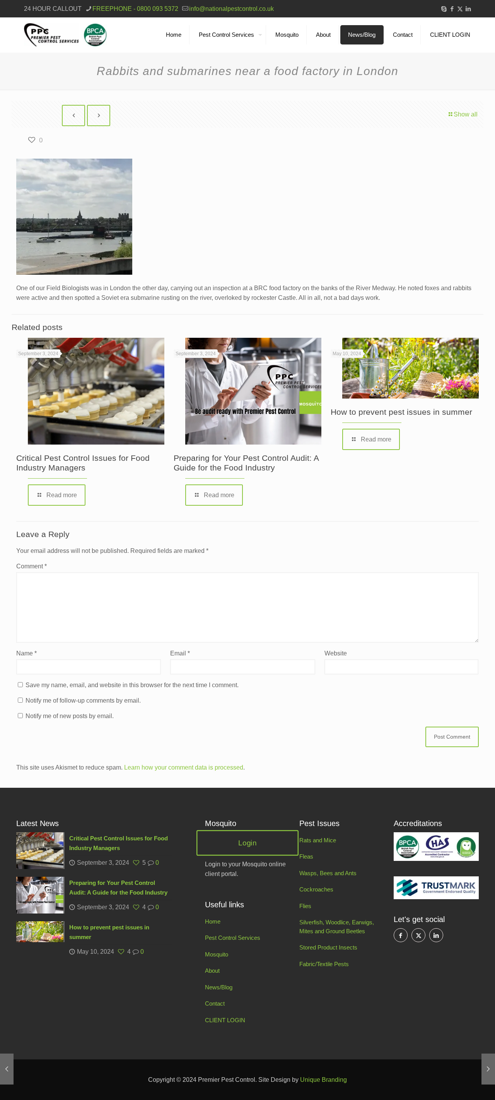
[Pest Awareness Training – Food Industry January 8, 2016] (7, 1069)
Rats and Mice (317, 840)
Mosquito (216, 954)
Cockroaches (316, 889)
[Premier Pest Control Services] (65, 34)
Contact (215, 1003)
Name (26, 653)
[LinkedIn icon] (468, 8)
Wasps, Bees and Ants (328, 873)
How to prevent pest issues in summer (401, 411)
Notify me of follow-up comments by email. (83, 700)
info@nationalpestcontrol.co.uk (231, 8)
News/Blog (218, 987)
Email (180, 653)
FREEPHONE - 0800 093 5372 (135, 8)
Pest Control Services (232, 937)
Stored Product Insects (328, 947)
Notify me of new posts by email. (70, 716)
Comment (31, 566)
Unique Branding (323, 1079)
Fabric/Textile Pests (324, 964)
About (212, 970)
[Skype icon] (444, 8)
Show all (466, 114)
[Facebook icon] (452, 8)
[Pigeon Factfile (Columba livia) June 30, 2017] (488, 1069)
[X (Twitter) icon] (460, 8)
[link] (436, 846)
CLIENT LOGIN (225, 1020)
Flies (305, 906)
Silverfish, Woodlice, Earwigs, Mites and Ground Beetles (336, 926)
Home (212, 921)
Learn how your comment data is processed (183, 767)
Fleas (306, 856)
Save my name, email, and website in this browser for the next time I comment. (132, 685)
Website (335, 653)
